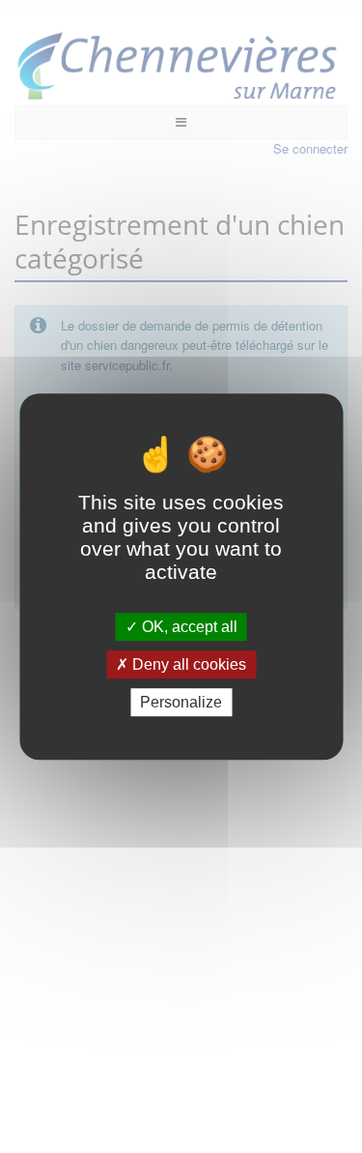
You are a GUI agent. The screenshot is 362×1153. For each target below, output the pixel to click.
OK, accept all (187, 627)
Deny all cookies (187, 664)
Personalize (181, 702)
